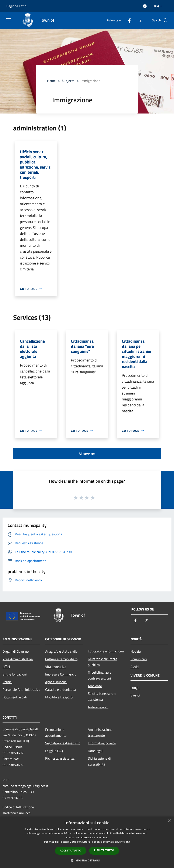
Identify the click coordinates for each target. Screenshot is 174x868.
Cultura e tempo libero (61, 659)
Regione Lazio (16, 5)
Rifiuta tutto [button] (104, 850)
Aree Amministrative (18, 659)
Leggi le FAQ (54, 750)
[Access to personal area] (144, 6)
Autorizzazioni (98, 707)
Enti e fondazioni (15, 674)
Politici (7, 681)
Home (51, 80)
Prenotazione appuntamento (55, 732)
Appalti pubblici (56, 681)
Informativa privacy (102, 743)
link (128, 841)
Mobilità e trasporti (59, 697)
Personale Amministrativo (21, 689)
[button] (87, 860)
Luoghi (135, 687)
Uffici (6, 666)
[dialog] (87, 842)
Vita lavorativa (55, 666)
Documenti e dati (15, 697)
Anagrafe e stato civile (61, 651)
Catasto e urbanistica (60, 689)
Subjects (68, 80)
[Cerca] (165, 20)
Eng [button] (156, 6)
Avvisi (134, 666)
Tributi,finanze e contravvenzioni (99, 675)
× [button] (169, 821)
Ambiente (95, 685)
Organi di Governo (16, 651)
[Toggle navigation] (8, 19)
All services (87, 453)
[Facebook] (127, 20)
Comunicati (138, 659)
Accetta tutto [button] (70, 850)
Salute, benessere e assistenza (102, 696)
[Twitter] (138, 20)
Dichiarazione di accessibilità (99, 761)
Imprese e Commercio (60, 674)
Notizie (135, 651)
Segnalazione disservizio (62, 743)
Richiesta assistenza (59, 758)
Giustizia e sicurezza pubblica (102, 661)
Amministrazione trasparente (100, 732)
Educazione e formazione (106, 651)
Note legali (95, 750)
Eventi (135, 695)
